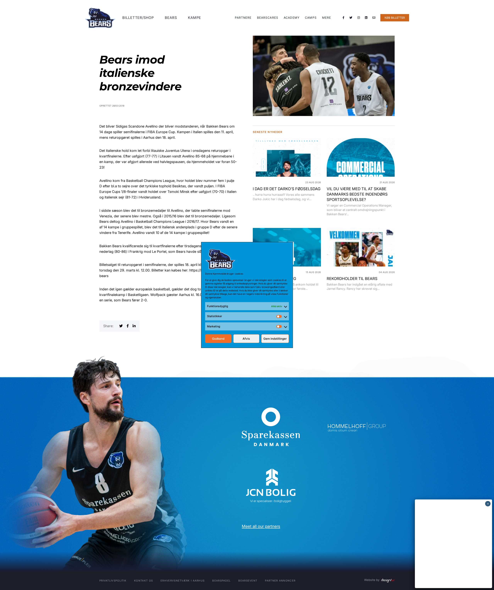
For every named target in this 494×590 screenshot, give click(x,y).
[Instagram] (358, 18)
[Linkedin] (366, 18)
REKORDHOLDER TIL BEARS (352, 278)
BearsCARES (267, 17)
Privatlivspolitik (112, 580)
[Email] (374, 18)
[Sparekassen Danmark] (271, 410)
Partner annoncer (280, 580)
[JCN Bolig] (271, 468)
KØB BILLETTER (395, 17)
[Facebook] (343, 18)
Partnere (243, 17)
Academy (291, 17)
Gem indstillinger (275, 338)
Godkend (218, 338)
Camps (311, 17)
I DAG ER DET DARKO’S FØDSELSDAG (287, 189)
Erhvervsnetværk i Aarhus (183, 580)
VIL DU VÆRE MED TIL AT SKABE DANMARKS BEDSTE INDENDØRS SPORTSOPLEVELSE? (357, 194)
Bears (171, 18)
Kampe (194, 18)
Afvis (246, 338)
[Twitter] (351, 18)
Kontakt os (143, 580)
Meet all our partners (261, 526)
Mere (326, 17)
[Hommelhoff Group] (357, 425)
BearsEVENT (247, 580)
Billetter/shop (138, 18)
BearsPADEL (221, 580)
